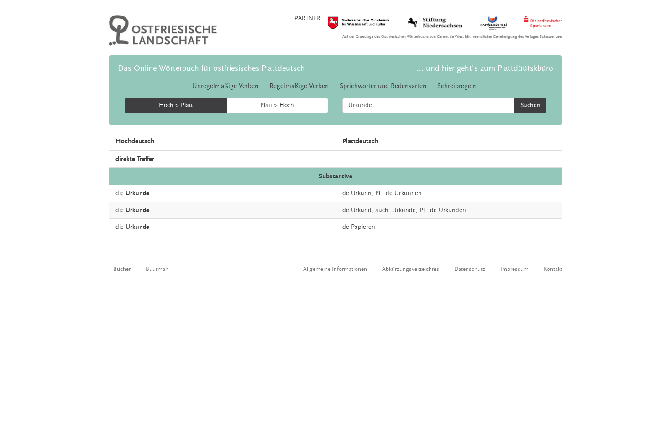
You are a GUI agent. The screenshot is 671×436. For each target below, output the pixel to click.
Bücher (122, 269)
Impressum (514, 269)
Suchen (530, 105)
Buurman (157, 269)
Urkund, (362, 210)
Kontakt (553, 269)
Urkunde (404, 210)
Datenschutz (469, 269)
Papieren (363, 227)
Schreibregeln (457, 86)
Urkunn (361, 193)
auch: (382, 210)
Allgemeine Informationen (335, 269)
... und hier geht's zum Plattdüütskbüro (485, 68)
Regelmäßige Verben (299, 86)
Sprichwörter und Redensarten (383, 86)
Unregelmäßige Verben (225, 86)
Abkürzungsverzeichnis (410, 269)
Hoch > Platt (176, 105)
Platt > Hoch (277, 105)
